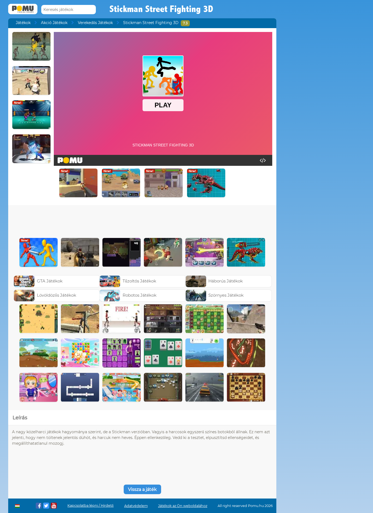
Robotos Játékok (139, 295)
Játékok (23, 22)
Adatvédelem (136, 506)
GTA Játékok (50, 281)
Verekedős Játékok (95, 22)
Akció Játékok (54, 22)
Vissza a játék (142, 489)
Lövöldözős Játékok (56, 295)
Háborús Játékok (225, 281)
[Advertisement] (142, 220)
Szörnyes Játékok (226, 295)
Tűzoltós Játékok (139, 281)
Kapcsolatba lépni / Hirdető (90, 505)
